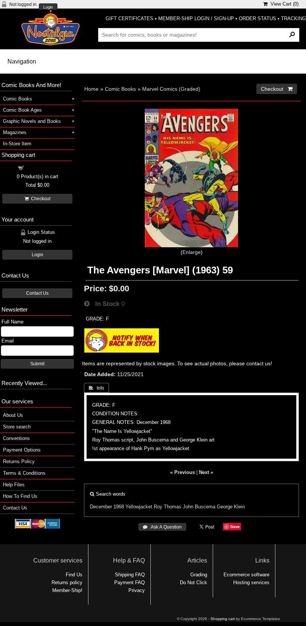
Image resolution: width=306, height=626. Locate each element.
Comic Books (120, 89)
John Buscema (199, 506)
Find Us (74, 574)
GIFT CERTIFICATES (129, 18)
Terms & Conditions (24, 473)
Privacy (136, 590)
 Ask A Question (162, 527)
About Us (13, 415)
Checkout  (277, 89)
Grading (198, 574)
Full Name (12, 322)
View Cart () (283, 4)
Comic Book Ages (22, 110)
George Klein (231, 506)
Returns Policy (19, 461)
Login (48, 7)
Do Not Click (193, 582)
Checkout (39, 198)
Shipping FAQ (130, 574)
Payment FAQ (129, 582)
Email (7, 341)
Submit (37, 364)
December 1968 (107, 506)
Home (91, 89)
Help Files (14, 484)
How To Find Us (20, 496)
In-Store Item (17, 143)
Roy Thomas (167, 506)
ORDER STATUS (257, 18)
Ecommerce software (246, 574)
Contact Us (37, 293)
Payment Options (22, 450)
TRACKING (293, 18)
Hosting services (251, 582)
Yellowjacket (138, 506)
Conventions (16, 438)
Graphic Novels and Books (32, 121)
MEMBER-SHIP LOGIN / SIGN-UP (196, 18)
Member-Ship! (67, 590)
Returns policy (66, 582)
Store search (17, 427)
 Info (96, 388)
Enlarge (191, 252)
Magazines (14, 132)
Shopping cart (42, 167)
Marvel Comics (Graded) (171, 89)
